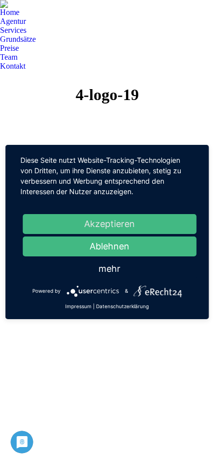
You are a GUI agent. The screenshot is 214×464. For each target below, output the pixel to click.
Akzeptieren (109, 224)
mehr (109, 268)
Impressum (78, 306)
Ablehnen (109, 246)
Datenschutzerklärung (122, 306)
